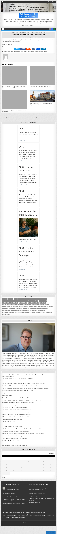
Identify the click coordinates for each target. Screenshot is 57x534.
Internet (25, 32)
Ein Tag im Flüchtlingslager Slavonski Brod (11, 438)
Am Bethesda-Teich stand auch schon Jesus (12, 407)
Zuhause (4, 395)
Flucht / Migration (33, 302)
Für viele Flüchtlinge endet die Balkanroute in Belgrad (14, 397)
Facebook (23, 48)
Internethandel (30, 32)
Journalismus (23, 306)
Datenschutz (43, 299)
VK (34, 48)
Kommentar (39, 306)
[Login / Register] (54, 29)
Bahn (10, 299)
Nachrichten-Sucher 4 (24, 37)
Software (25, 310)
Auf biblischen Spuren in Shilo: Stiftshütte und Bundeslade (15, 402)
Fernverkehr (23, 302)
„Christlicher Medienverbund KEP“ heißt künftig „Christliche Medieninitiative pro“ (20, 428)
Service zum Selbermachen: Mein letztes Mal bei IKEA (14, 443)
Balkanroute (5, 363)
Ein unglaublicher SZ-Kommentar (9, 381)
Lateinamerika (48, 306)
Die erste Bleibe (5, 421)
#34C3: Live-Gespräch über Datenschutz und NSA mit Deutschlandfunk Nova (18, 400)
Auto (5, 299)
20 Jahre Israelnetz (6, 424)
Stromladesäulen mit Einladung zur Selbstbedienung (13, 405)
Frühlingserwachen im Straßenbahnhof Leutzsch (13, 431)
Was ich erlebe (40, 312)
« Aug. (3, 477)
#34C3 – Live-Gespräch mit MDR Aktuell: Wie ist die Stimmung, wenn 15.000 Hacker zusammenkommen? (25, 412)
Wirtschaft (43, 32)
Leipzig (5, 308)
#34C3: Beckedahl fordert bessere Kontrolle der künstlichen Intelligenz (18, 385)
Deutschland (7, 301)
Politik (45, 308)
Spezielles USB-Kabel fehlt (8, 440)
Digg (38, 48)
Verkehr (32, 312)
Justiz (31, 306)
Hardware (26, 304)
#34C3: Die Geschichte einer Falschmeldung (12, 445)
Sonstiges (33, 310)
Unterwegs (18, 312)
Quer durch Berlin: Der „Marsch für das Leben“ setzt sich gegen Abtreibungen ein (20, 383)
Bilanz (8, 51)
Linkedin (43, 48)
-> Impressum (32, 505)
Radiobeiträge (7, 310)
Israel (15, 306)
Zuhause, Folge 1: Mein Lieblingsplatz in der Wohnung (14, 416)
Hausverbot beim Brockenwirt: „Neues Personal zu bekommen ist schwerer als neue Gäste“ (22, 388)
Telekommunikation (8, 312)
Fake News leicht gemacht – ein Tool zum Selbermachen (14, 378)
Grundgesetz (31, 25)
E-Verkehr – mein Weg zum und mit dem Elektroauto (14, 503)
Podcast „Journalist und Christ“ (10, 496)
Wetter (49, 312)
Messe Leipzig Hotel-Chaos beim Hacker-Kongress (13, 414)
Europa (21, 32)
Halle (19, 304)
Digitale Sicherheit (25, 301)
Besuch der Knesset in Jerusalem (9, 426)
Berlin (16, 299)
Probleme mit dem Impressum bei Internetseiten (40, 86)
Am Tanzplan (8, 489)
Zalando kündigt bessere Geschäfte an (28, 34)
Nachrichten (37, 32)
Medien (12, 308)
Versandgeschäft (34, 51)
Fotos (42, 302)
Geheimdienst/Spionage (9, 304)
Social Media (17, 310)
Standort (41, 310)
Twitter (17, 48)
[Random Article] (52, 29)
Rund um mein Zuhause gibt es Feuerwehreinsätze (13, 409)
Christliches (24, 299)
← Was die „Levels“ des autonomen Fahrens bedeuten (13, 117)
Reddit (29, 48)
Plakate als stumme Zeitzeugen (9, 419)
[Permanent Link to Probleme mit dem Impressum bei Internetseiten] (42, 75)
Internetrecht (7, 306)
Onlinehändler (27, 51)
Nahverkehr (37, 308)
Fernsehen (14, 302)
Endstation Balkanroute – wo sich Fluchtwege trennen (14, 436)
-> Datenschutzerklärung (34, 502)
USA (25, 312)
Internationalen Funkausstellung (21, 361)
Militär (19, 308)
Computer (14, 32)
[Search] (50, 29)
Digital (18, 32)
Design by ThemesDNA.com (28, 524)
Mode (22, 51)
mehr (4, 46)
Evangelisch (43, 301)
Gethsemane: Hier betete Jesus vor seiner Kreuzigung (14, 390)
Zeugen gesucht (6, 393)
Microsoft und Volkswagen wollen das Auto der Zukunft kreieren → (41, 117)
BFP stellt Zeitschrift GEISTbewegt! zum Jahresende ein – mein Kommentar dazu (20, 433)
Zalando (45, 51)
